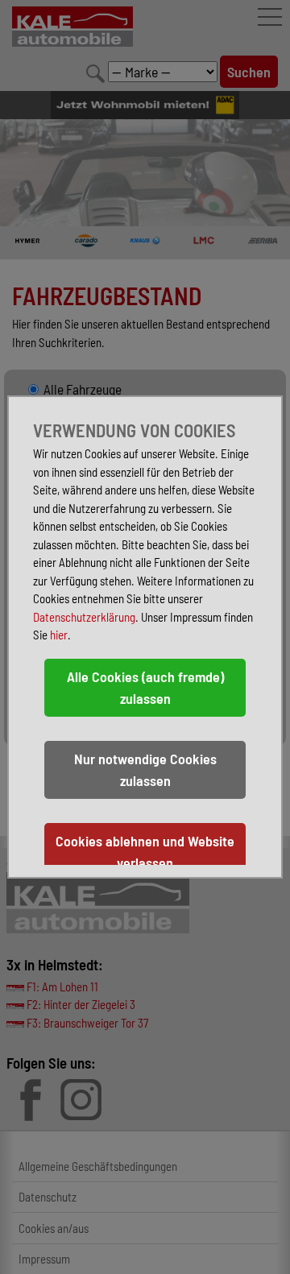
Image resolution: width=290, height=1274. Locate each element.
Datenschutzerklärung (84, 617)
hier (59, 634)
